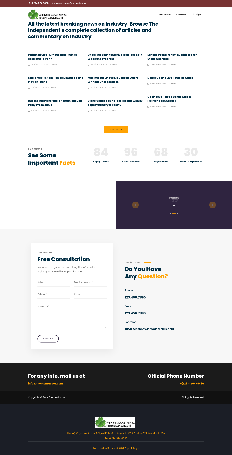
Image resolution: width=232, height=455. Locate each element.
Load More (116, 129)
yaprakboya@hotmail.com (70, 3)
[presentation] (135, 205)
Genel (55, 64)
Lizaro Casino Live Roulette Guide (170, 78)
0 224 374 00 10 (40, 3)
